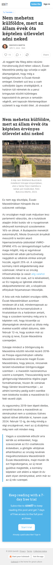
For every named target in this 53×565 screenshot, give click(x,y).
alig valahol (38, 274)
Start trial (26, 527)
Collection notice (40, 551)
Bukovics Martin (17, 45)
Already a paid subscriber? (26, 534)
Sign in (47, 4)
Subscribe (36, 4)
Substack (14, 561)
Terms (29, 551)
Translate (8, 12)
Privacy (23, 551)
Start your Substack (20, 556)
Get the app (38, 556)
